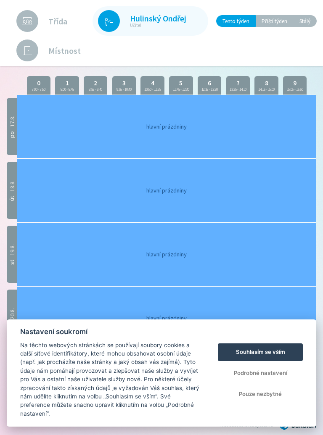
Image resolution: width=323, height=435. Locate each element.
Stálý (304, 21)
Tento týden (235, 21)
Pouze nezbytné (260, 393)
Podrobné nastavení (260, 372)
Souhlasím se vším (260, 351)
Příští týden (274, 21)
